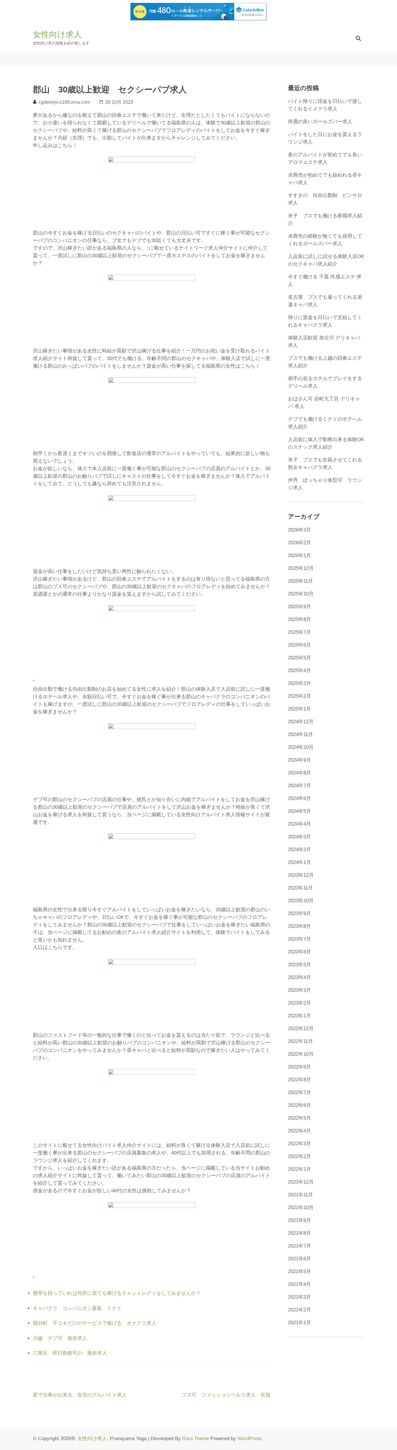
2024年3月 (299, 836)
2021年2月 (299, 1310)
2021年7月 (299, 1246)
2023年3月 (299, 990)
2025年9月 (299, 606)
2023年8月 (299, 926)
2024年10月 (301, 747)
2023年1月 (299, 1015)
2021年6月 (299, 1258)
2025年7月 (299, 632)
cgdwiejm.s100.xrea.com (64, 102)
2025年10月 (301, 594)
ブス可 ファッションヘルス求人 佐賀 (226, 1395)
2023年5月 (299, 964)
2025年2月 (299, 696)
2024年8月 (299, 773)
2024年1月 (299, 862)
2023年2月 (299, 1003)
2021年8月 (299, 1233)
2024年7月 (299, 785)
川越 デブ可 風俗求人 (60, 1338)
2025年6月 (299, 645)
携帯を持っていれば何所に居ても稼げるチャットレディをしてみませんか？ (117, 1293)
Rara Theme (195, 1438)
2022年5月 (299, 1118)
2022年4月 (299, 1131)
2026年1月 (299, 555)
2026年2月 (299, 542)
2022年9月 (299, 1067)
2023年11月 (300, 888)
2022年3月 (299, 1143)
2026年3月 (299, 530)
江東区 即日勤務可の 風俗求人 (70, 1353)
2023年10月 (301, 900)
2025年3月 (299, 683)
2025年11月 (300, 581)
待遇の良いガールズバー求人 (320, 121)
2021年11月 (300, 1194)
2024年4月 (299, 824)
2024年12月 (301, 721)
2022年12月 (301, 1028)
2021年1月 (299, 1322)
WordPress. (250, 1438)
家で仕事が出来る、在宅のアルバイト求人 (80, 1395)
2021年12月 (301, 1182)
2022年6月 (299, 1105)
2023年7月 (299, 939)
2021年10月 (301, 1207)
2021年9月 (299, 1220)
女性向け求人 (57, 34)
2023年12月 (301, 875)
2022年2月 (299, 1156)
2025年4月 (299, 670)
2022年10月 (301, 1054)
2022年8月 (299, 1079)
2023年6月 (299, 952)
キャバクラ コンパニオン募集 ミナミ (77, 1308)
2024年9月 (299, 760)
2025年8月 (299, 619)
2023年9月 (299, 913)
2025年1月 (299, 709)
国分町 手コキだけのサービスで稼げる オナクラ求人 (94, 1323)
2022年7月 (299, 1092)
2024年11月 (300, 734)
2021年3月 (299, 1297)
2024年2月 (299, 849)
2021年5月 (299, 1271)
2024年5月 (299, 811)
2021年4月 (299, 1284)
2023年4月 (299, 977)
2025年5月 (299, 657)
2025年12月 (301, 568)
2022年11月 (300, 1041)
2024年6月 (299, 798)
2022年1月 (299, 1169)
